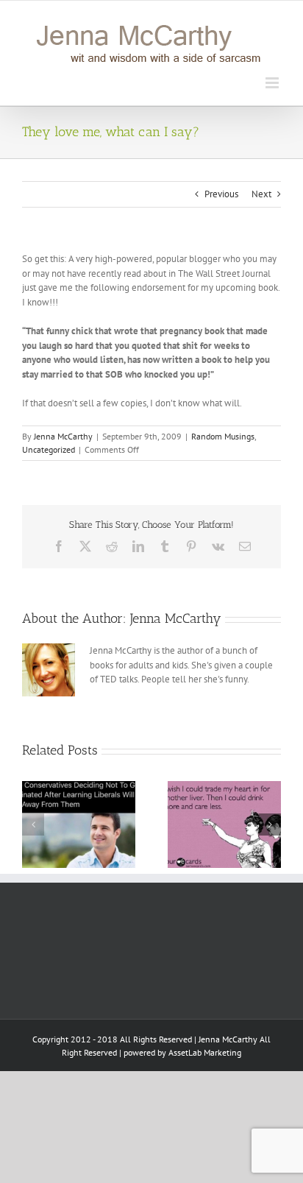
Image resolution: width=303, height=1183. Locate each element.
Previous (221, 194)
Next (261, 194)
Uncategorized (48, 449)
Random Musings (222, 436)
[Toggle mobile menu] (273, 83)
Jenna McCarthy (63, 436)
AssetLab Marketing (204, 1052)
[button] (33, 824)
